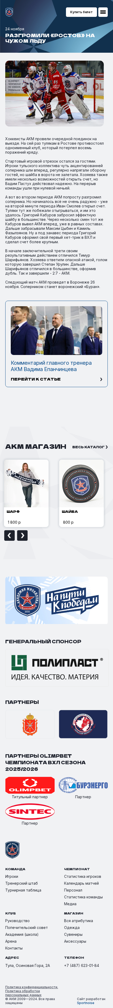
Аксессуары (75, 941)
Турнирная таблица (23, 890)
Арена (11, 941)
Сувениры (73, 934)
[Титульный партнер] (30, 786)
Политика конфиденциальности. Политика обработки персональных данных (31, 991)
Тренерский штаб (21, 883)
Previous (9, 535)
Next (22, 535)
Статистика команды (83, 897)
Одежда (72, 927)
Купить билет (81, 12)
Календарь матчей (81, 883)
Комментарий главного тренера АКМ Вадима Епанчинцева (51, 366)
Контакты (14, 948)
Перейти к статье (36, 379)
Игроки (11, 876)
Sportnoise (85, 1003)
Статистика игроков (82, 876)
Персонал (73, 890)
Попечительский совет (26, 927)
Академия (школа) (22, 934)
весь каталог (88, 447)
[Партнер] (83, 786)
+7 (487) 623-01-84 (81, 965)
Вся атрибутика (78, 920)
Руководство (17, 920)
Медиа (70, 904)
